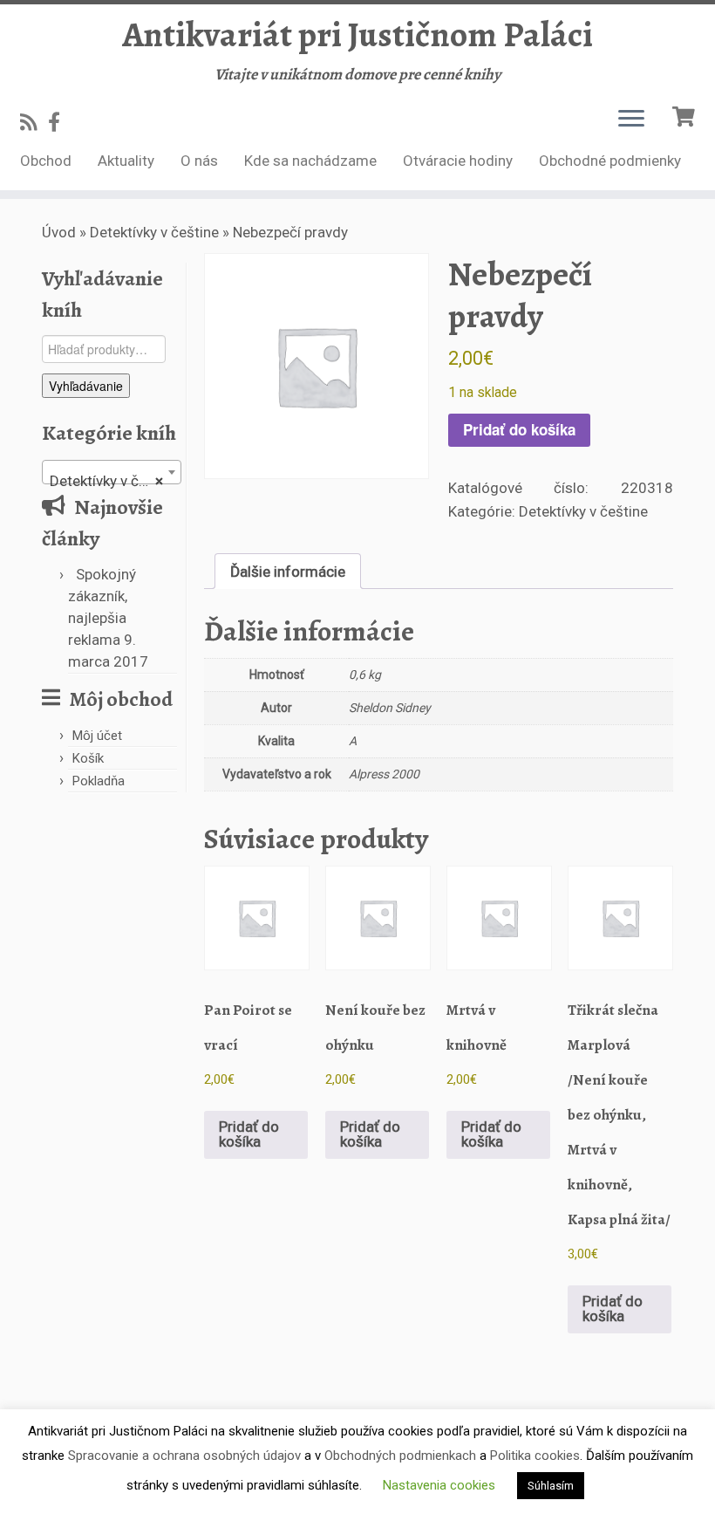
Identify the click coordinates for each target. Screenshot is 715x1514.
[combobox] (111, 472)
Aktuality (126, 160)
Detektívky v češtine (154, 232)
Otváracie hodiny (458, 160)
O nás (199, 160)
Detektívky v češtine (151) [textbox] (115, 481)
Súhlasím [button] (551, 1485)
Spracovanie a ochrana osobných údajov (184, 1455)
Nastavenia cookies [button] (439, 1485)
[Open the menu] (631, 119)
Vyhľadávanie (86, 385)
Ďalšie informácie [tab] (287, 571)
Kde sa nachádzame (310, 160)
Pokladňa (98, 781)
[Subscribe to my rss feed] (34, 122)
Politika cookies (535, 1455)
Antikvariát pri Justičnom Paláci (357, 35)
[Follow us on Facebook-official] (60, 122)
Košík (88, 758)
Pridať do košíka (519, 429)
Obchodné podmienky (610, 160)
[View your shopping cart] (685, 115)
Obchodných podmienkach (400, 1455)
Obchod (46, 160)
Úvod (59, 232)
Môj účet (97, 735)
